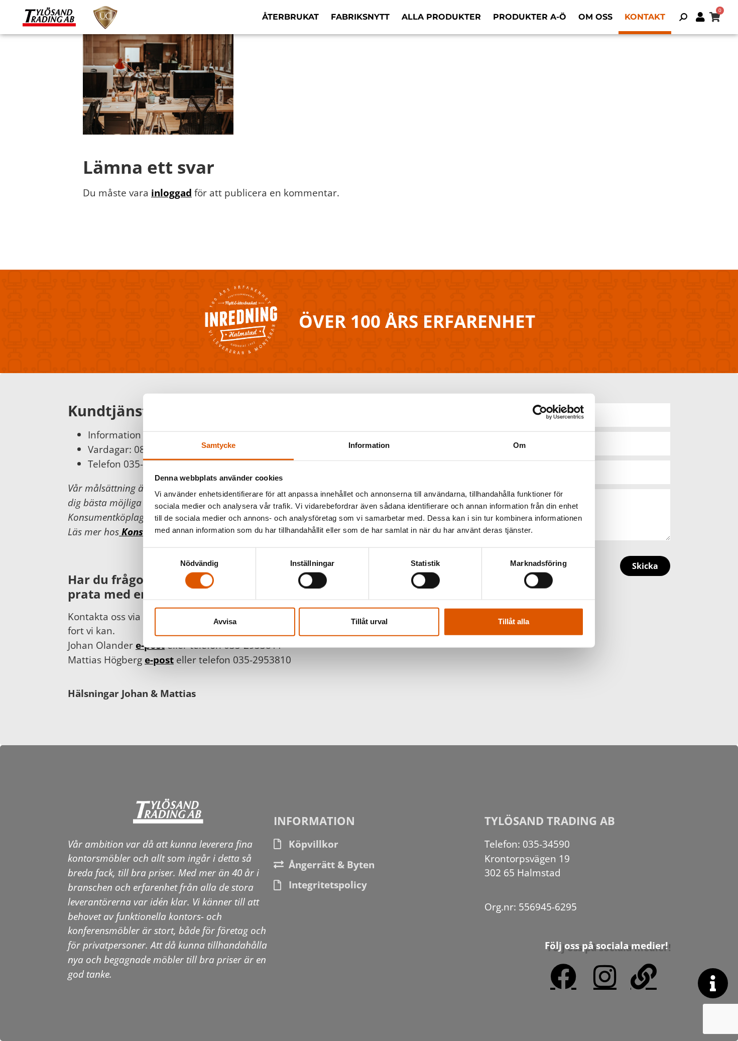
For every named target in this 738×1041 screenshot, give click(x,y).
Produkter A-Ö (529, 17)
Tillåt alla (513, 621)
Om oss (595, 17)
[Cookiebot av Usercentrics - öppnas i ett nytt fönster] (540, 412)
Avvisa (224, 621)
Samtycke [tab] (218, 444)
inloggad (171, 192)
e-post (159, 659)
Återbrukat (290, 17)
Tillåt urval (369, 621)
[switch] (312, 580)
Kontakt (645, 17)
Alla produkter (441, 17)
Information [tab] (369, 444)
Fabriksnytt (360, 17)
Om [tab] (519, 444)
